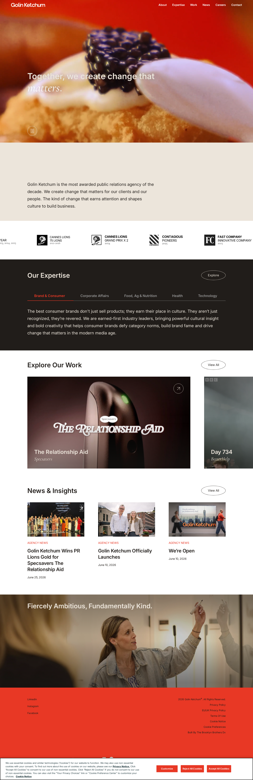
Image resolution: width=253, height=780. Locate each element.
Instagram (33, 706)
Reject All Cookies (192, 768)
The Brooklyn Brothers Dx (211, 732)
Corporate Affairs (94, 296)
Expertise (178, 5)
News (206, 5)
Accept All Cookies (219, 768)
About (163, 5)
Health (177, 296)
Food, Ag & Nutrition (140, 296)
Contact (236, 5)
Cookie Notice (218, 721)
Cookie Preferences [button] (215, 726)
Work (193, 5)
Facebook (32, 713)
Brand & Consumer (49, 296)
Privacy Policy (218, 704)
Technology (207, 296)
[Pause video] (32, 131)
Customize (167, 768)
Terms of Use (218, 715)
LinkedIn (32, 699)
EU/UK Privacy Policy (214, 710)
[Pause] (238, 251)
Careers (220, 5)
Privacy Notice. (121, 766)
